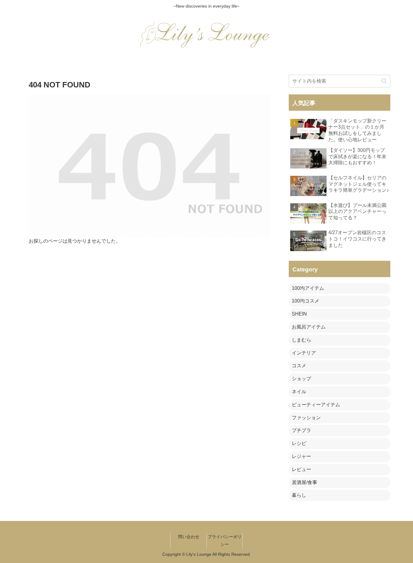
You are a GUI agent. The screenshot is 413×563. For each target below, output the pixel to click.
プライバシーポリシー (225, 540)
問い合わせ (188, 536)
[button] (384, 80)
